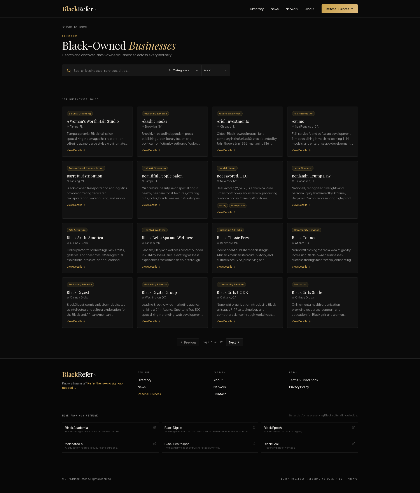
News (275, 9)
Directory (257, 9)
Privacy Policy (299, 387)
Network (292, 9)
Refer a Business (337, 9)
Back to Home (76, 27)
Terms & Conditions (303, 380)
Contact (220, 394)
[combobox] (183, 70)
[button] (97, 132)
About (310, 9)
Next (232, 342)
